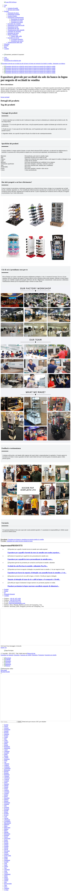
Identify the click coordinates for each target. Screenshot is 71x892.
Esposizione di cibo (13, 27)
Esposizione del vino (13, 28)
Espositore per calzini (17, 22)
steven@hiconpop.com (15, 601)
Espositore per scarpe (17, 20)
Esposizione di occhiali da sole (16, 25)
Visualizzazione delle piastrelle (16, 30)
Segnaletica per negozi (17, 41)
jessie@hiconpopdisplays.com (17, 603)
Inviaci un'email (5, 97)
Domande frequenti (9, 594)
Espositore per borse (13, 33)
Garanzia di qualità (13, 8)
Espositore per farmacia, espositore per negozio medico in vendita (26, 539)
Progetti (6, 45)
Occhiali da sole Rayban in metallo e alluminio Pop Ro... (28, 566)
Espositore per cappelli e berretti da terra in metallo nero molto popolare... (34, 553)
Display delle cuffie (16, 36)
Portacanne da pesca (13, 13)
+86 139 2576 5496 (15, 600)
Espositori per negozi (13, 37)
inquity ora (4, 647)
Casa (5, 5)
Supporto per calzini (25, 655)
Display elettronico (13, 34)
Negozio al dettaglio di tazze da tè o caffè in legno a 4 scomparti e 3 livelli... (34, 579)
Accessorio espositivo (17, 39)
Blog (5, 47)
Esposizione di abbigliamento (16, 17)
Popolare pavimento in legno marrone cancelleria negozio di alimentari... (33, 586)
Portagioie (41, 655)
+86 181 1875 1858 (15, 598)
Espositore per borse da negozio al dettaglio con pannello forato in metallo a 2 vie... (37, 573)
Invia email (4, 670)
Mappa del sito (31, 653)
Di (5, 6)
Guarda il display (12, 16)
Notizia (6, 591)
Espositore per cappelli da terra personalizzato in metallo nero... (30, 559)
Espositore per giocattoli (14, 31)
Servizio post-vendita (13, 9)
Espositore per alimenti (7, 655)
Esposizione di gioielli (14, 14)
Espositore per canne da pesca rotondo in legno (20, 541)
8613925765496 (5, 672)
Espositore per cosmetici (14, 23)
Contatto (6, 48)
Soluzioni (6, 44)
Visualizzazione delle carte (15, 42)
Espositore (17, 655)
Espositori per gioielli (50, 655)
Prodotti (6, 11)
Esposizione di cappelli (17, 19)
